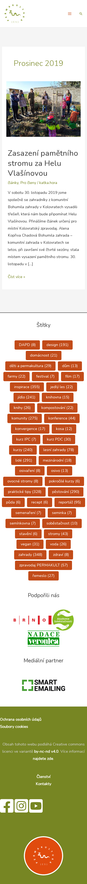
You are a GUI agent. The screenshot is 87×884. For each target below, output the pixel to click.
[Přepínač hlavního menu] (70, 14)
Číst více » (16, 277)
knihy (22, 407)
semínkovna (23, 523)
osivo (59, 470)
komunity (25, 418)
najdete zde (43, 758)
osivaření (29, 470)
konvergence (30, 428)
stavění (28, 533)
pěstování (65, 491)
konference (61, 418)
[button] (81, 14)
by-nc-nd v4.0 (46, 751)
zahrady (30, 554)
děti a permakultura (30, 365)
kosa (64, 428)
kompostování (57, 407)
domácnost (43, 355)
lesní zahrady (58, 449)
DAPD (27, 344)
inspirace (27, 386)
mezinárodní (57, 460)
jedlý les (61, 386)
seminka (62, 512)
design (57, 344)
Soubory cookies (14, 726)
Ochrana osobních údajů (20, 719)
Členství (43, 776)
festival (45, 376)
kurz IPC (26, 439)
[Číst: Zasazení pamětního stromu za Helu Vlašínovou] (43, 108)
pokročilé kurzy (64, 481)
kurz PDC (59, 439)
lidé (23, 460)
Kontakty (43, 783)
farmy (16, 376)
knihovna (57, 397)
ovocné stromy (22, 481)
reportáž (70, 502)
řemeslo (43, 575)
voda (58, 544)
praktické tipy (24, 491)
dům (70, 365)
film (72, 376)
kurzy (23, 449)
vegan (30, 544)
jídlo (26, 397)
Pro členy (28, 182)
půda (13, 502)
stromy (58, 533)
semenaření (28, 512)
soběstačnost (61, 523)
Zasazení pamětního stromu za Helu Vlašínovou (43, 163)
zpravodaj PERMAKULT (43, 565)
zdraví (61, 554)
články (13, 182)
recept (39, 502)
